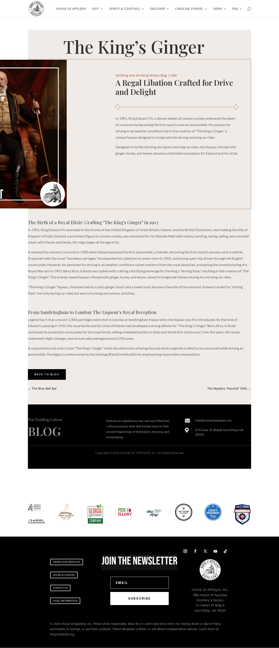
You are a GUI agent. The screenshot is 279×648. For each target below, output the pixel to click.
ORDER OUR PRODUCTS (66, 561)
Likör (173, 75)
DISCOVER (157, 9)
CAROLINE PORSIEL (189, 9)
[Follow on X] (205, 551)
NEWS (217, 9)
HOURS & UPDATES (64, 574)
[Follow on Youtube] (215, 551)
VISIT (95, 9)
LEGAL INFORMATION (65, 600)
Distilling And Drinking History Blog (141, 75)
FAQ (235, 9)
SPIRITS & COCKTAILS (124, 9)
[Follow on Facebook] (195, 551)
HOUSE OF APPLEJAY (71, 9)
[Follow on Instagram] (185, 551)
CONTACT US (60, 587)
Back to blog (46, 374)
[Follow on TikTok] (225, 551)
